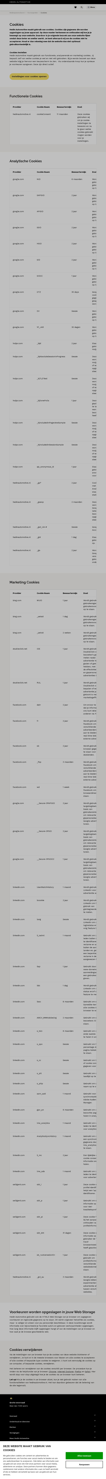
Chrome (52, 1371)
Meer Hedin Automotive (19, 1438)
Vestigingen (14, 1433)
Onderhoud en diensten (20, 1422)
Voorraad (13, 1416)
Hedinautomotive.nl (17, 13)
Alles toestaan (84, 1455)
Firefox (78, 1371)
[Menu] (88, 7)
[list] (53, 1402)
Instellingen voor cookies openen (29, 76)
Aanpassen (84, 1464)
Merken (13, 1427)
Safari (87, 1371)
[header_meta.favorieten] (75, 7)
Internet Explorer (65, 1371)
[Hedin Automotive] (20, 2)
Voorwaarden (32, 13)
